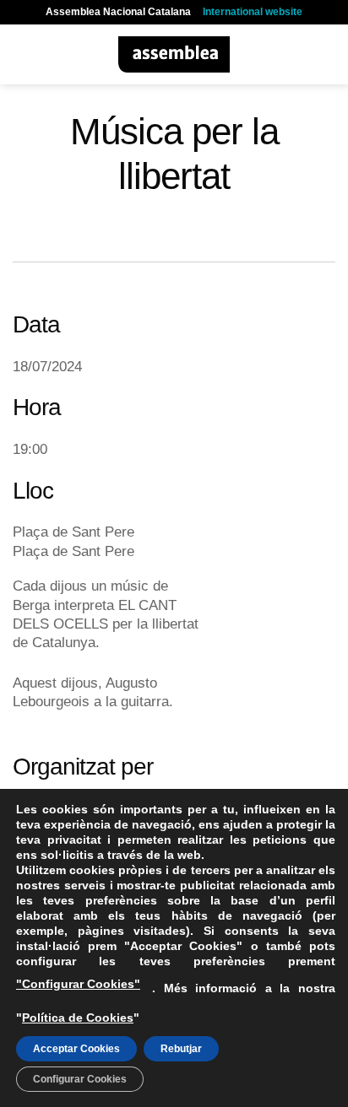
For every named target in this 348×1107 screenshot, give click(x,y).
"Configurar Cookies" (78, 984)
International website (252, 12)
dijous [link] (68, 585)
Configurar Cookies (80, 1079)
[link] (68, 585)
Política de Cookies (77, 1017)
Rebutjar (181, 1049)
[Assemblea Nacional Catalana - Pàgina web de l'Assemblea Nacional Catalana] (174, 54)
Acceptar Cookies (76, 1049)
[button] (23, 54)
